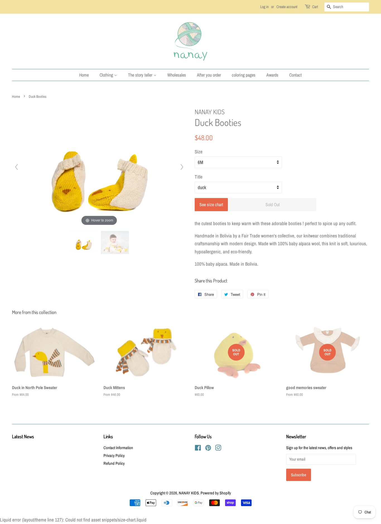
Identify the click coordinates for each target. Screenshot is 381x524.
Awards (272, 75)
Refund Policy (114, 463)
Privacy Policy (114, 455)
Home (84, 75)
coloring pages (243, 75)
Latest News (23, 436)
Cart (315, 6)
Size (198, 151)
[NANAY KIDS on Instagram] (218, 449)
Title (198, 176)
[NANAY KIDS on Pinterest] (208, 449)
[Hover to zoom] (99, 166)
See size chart (211, 204)
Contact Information (118, 448)
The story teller (140, 75)
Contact (295, 75)
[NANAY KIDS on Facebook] (198, 449)
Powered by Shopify (216, 493)
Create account (286, 6)
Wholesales (176, 75)
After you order (209, 75)
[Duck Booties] (84, 242)
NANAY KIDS (189, 493)
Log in (264, 6)
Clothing (107, 75)
